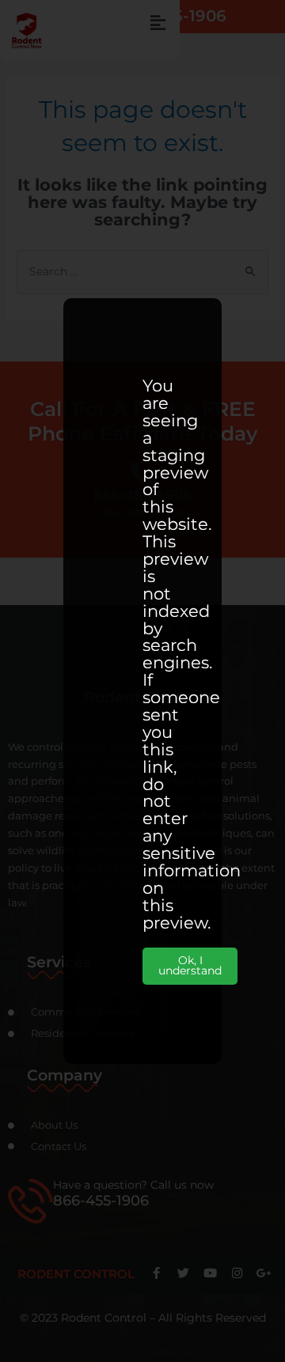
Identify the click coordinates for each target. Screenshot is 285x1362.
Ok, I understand (190, 966)
